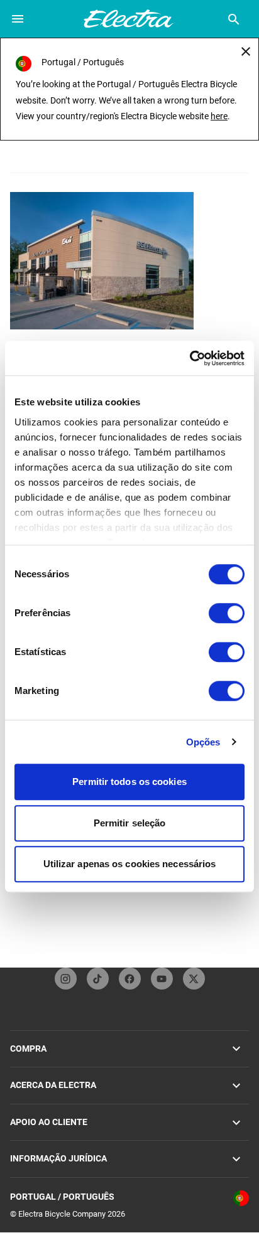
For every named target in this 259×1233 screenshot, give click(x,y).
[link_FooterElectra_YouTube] (162, 979)
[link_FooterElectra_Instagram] (66, 979)
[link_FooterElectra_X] (194, 979)
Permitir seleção (130, 823)
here (219, 116)
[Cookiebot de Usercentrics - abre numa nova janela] (190, 358)
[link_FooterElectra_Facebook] (130, 979)
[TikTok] (98, 979)
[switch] (227, 613)
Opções (203, 742)
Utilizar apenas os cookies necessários (129, 863)
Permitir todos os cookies (129, 781)
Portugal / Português (62, 1197)
